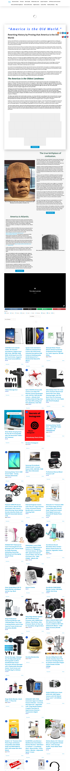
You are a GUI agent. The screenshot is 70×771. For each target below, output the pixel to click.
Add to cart (28, 448)
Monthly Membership (32, 657)
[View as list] (36, 322)
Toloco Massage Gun (11, 390)
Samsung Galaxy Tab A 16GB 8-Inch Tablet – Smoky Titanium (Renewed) (13, 473)
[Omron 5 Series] (35, 575)
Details (22, 364)
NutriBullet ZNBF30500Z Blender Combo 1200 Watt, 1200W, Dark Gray (54, 589)
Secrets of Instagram (32, 443)
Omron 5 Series (30, 587)
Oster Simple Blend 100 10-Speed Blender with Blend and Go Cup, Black (13, 589)
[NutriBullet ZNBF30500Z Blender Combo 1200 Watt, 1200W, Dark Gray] (55, 575)
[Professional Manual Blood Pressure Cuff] (55, 460)
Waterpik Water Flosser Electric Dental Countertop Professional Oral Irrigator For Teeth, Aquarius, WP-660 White (54, 351)
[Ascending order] (40, 317)
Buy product (7, 364)
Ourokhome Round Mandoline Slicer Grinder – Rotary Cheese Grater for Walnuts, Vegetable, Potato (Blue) (54, 548)
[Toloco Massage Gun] (14, 378)
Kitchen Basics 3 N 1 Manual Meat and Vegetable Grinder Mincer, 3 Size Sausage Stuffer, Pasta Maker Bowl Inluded (54, 744)
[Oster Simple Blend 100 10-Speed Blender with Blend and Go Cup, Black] (14, 575)
